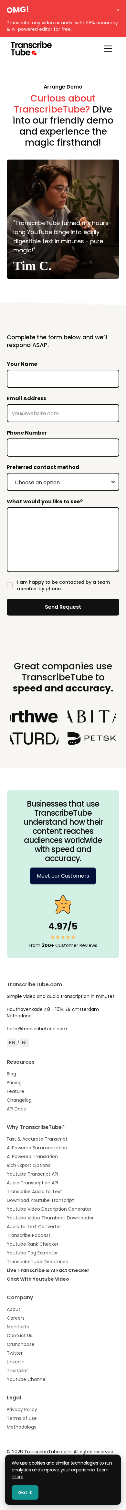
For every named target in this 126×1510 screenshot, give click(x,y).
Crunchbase (21, 1344)
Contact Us (19, 1335)
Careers (16, 1318)
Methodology (22, 1427)
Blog (11, 1074)
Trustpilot (17, 1370)
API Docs (16, 1109)
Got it (25, 1492)
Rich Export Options (28, 1165)
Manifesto (18, 1327)
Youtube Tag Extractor (32, 1253)
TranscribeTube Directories (37, 1261)
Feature (15, 1091)
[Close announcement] (118, 8)
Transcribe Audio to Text (34, 1191)
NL (24, 1042)
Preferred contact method (43, 467)
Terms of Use (22, 1418)
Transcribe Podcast (28, 1235)
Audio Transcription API (32, 1183)
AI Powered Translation (32, 1156)
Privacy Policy (22, 1409)
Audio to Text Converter (34, 1226)
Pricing (14, 1082)
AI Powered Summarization (37, 1147)
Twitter (15, 1353)
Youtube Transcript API (32, 1174)
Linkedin (16, 1362)
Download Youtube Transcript (40, 1200)
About (13, 1309)
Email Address (26, 398)
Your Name (22, 364)
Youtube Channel (27, 1379)
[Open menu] (108, 48)
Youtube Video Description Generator (49, 1209)
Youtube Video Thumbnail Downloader (50, 1218)
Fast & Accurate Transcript (37, 1139)
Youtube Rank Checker (32, 1244)
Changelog (19, 1100)
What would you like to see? (45, 501)
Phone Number (27, 433)
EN (12, 1042)
